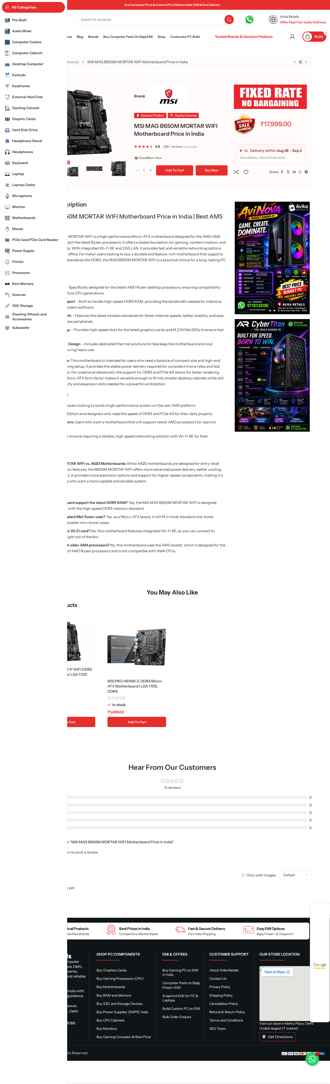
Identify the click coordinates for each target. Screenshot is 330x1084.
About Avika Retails (224, 970)
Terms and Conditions (226, 1020)
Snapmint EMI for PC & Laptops (180, 998)
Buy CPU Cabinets (110, 1020)
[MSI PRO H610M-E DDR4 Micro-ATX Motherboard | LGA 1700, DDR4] (136, 647)
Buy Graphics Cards (111, 970)
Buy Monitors (106, 1028)
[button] (123, 168)
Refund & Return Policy (227, 1012)
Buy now (211, 170)
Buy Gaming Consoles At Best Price (123, 1037)
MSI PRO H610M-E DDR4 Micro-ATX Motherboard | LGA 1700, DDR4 (135, 686)
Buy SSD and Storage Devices (119, 1003)
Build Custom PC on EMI (181, 1008)
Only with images (261, 875)
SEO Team (217, 1028)
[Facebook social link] (282, 172)
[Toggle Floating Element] (312, 1059)
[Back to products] (300, 62)
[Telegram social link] (306, 172)
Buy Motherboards (110, 987)
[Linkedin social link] (294, 172)
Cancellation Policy (223, 1003)
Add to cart (175, 170)
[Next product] (306, 62)
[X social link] (288, 172)
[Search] (229, 19)
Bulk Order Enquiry (176, 1017)
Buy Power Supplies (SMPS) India (122, 1012)
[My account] (292, 37)
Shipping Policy (221, 995)
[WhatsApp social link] (300, 172)
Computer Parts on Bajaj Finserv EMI (181, 985)
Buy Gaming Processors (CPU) (120, 978)
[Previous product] (295, 62)
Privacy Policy (219, 987)
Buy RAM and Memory (113, 995)
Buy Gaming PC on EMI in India (180, 972)
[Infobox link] (254, 19)
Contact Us (217, 978)
